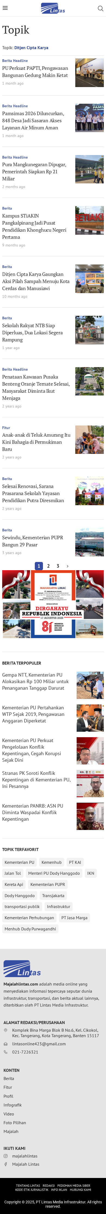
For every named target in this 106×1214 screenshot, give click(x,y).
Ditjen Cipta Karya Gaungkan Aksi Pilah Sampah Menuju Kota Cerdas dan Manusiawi (36, 281)
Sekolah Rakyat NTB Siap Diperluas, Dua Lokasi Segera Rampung (32, 332)
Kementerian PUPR (47, 884)
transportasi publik (22, 906)
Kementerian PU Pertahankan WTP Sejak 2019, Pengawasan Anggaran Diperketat (33, 714)
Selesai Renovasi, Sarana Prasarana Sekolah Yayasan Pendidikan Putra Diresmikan (33, 493)
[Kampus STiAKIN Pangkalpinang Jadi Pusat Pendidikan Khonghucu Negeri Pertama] (89, 220)
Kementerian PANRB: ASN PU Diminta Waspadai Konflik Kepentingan (32, 812)
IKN (90, 873)
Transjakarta (53, 895)
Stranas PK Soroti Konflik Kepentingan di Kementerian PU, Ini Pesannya (36, 779)
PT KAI (75, 862)
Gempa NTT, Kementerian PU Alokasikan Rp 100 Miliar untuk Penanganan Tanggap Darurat (35, 681)
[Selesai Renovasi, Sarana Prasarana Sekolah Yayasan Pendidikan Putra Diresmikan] (89, 491)
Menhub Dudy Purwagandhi (30, 929)
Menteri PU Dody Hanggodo (54, 873)
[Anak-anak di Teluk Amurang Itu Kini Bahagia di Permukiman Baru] (89, 440)
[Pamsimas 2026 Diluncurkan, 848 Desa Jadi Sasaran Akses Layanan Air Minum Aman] (89, 118)
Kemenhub (52, 862)
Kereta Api (14, 884)
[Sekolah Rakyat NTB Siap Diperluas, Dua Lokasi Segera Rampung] (89, 330)
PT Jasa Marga (74, 917)
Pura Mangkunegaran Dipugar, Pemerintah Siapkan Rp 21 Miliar (34, 171)
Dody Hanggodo (20, 895)
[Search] (100, 8)
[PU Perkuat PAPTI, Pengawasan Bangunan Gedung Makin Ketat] (89, 72)
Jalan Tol (13, 873)
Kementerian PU (19, 862)
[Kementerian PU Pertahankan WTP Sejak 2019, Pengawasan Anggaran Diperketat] (90, 718)
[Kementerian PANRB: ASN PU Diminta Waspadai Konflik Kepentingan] (90, 816)
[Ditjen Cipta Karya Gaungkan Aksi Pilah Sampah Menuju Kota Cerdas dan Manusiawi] (89, 278)
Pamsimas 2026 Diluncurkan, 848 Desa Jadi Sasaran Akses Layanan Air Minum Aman (33, 120)
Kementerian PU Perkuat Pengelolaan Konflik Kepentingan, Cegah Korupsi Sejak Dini (31, 750)
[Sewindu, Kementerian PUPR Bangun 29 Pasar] (89, 542)
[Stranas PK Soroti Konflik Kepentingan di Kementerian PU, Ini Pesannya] (90, 783)
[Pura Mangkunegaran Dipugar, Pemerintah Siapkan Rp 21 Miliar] (89, 169)
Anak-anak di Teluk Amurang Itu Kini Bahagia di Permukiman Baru (36, 442)
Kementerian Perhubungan (29, 917)
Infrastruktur (58, 906)
